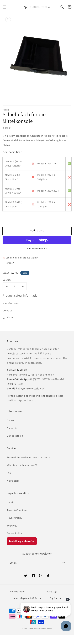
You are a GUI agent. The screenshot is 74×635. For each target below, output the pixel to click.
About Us (12, 428)
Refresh (10, 262)
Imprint (11, 502)
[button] (4, 7)
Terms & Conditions (18, 510)
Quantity (7, 279)
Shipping (12, 525)
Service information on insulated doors (29, 457)
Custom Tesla (32, 628)
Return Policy (14, 533)
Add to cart (37, 230)
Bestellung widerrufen (22, 541)
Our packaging (15, 435)
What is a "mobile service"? (22, 465)
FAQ (9, 472)
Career (10, 420)
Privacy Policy (14, 517)
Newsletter (13, 480)
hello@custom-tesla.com (30, 388)
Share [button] (10, 317)
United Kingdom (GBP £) (25, 598)
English (53, 598)
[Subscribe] (63, 563)
